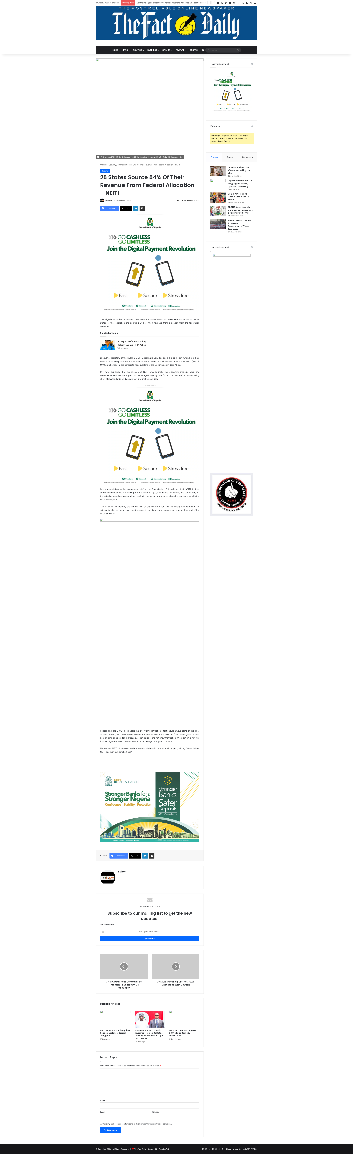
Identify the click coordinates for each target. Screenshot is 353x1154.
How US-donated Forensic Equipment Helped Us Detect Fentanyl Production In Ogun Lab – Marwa (149, 1034)
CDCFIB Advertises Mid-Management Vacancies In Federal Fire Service (240, 210)
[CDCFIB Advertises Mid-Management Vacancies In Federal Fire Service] (218, 211)
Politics (137, 50)
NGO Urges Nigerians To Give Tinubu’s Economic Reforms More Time (166, 3)
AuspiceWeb (164, 1149)
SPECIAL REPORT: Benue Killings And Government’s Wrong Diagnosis (239, 224)
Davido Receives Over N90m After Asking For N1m (239, 170)
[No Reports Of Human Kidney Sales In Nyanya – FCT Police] (107, 345)
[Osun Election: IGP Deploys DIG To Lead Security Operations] (184, 1019)
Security (112, 165)
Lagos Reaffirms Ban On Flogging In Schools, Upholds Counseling (240, 183)
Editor (107, 201)
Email (103, 1112)
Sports (194, 50)
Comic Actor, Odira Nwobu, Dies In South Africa (238, 196)
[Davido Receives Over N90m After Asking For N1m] (218, 171)
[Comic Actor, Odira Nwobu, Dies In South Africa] (218, 197)
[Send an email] (111, 201)
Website (155, 1112)
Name (103, 1100)
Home (115, 50)
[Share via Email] (142, 208)
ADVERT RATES (249, 1149)
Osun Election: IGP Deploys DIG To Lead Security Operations (182, 1033)
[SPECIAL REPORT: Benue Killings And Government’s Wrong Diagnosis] (218, 224)
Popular (214, 157)
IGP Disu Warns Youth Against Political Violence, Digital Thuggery (115, 1033)
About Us (237, 1149)
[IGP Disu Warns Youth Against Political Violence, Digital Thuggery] (115, 1019)
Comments (247, 157)
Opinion (166, 50)
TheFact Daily (140, 1149)
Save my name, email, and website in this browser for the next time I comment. (137, 1124)
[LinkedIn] (135, 208)
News (125, 50)
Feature (180, 50)
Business (152, 50)
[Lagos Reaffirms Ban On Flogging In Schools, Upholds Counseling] (218, 184)
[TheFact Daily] (176, 23)
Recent (230, 157)
